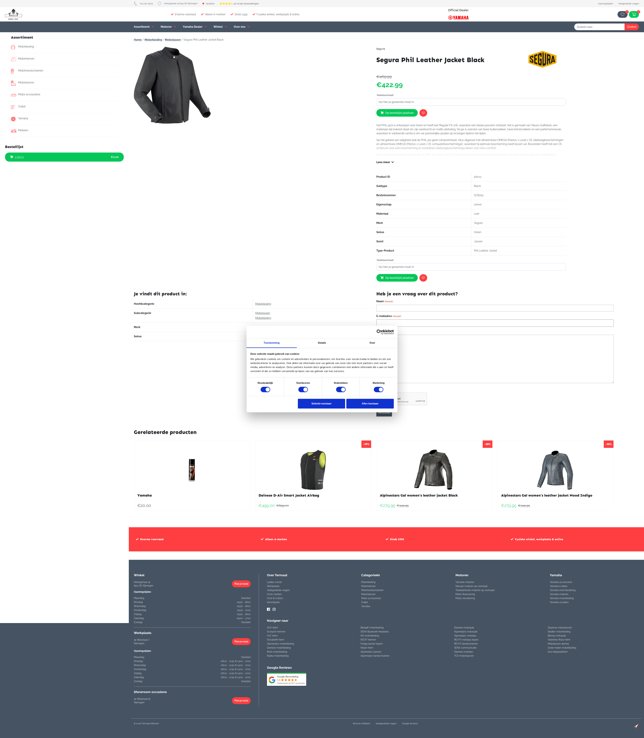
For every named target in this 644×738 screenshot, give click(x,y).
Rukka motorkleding (278, 655)
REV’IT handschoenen (466, 643)
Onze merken (274, 594)
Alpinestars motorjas (465, 635)
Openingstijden (605, 3)
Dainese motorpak (464, 627)
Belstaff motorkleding (372, 627)
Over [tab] (372, 342)
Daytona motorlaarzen (560, 627)
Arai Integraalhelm (558, 651)
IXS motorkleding (370, 635)
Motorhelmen (26, 58)
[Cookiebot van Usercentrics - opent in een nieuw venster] (379, 331)
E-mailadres (388, 316)
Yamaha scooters (559, 602)
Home (138, 39)
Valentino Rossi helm (559, 639)
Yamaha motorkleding (562, 598)
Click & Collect (275, 598)
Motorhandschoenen (30, 70)
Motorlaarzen (26, 82)
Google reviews (410, 723)
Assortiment (142, 26)
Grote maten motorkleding (562, 647)
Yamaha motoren (464, 582)
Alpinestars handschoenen (375, 655)
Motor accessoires (29, 94)
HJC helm (272, 635)
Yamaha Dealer (193, 26)
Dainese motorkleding (279, 647)
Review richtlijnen (361, 723)
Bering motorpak (557, 635)
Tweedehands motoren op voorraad (474, 590)
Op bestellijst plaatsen (399, 112)
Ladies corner (274, 582)
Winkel (218, 26)
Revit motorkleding (277, 651)
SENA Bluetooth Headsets (375, 631)
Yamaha (23, 118)
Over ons (240, 26)
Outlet (21, 106)
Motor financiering (465, 594)
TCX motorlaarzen (464, 655)
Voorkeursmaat (385, 95)
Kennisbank (273, 602)
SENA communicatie (465, 647)
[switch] (303, 389)
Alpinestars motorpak (465, 631)
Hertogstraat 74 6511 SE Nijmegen (180, 3)
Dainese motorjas (463, 651)
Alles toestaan (370, 403)
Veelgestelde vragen (628, 3)
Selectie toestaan (321, 403)
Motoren (166, 26)
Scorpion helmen (276, 631)
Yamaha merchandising (563, 590)
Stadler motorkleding (559, 631)
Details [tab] (322, 342)
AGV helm (272, 627)
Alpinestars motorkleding (280, 643)
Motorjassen (173, 39)
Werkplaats (273, 586)
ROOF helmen (368, 639)
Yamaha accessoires (561, 582)
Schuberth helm (275, 639)
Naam (384, 301)
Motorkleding (26, 46)
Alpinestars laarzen (371, 651)
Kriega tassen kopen (372, 643)
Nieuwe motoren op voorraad (471, 586)
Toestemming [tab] (272, 342)
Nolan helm (367, 647)
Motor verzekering (465, 598)
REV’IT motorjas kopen (466, 639)
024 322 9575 (146, 3)
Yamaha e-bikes (558, 586)
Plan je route (241, 583)
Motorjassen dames (558, 643)
